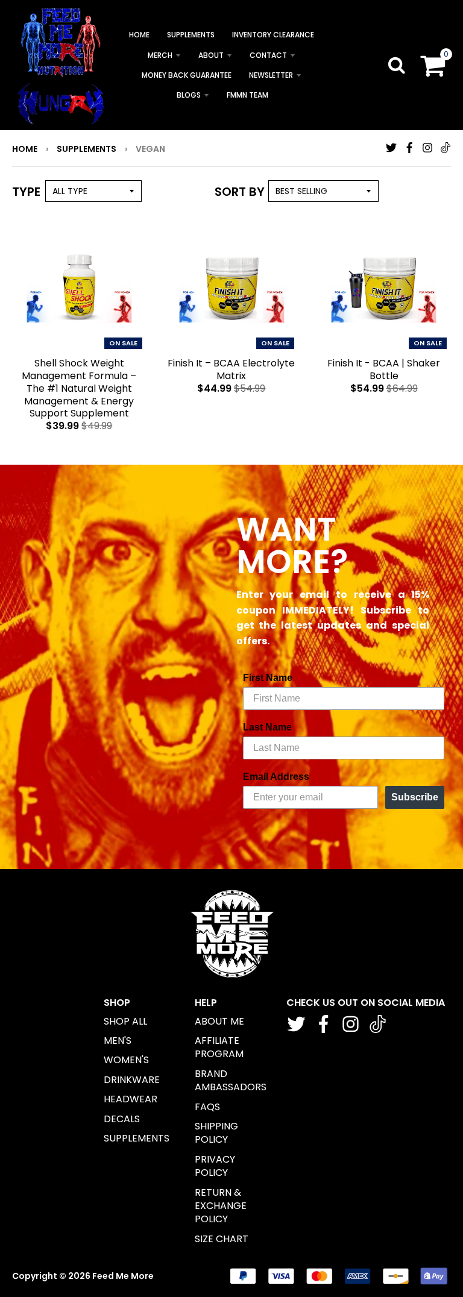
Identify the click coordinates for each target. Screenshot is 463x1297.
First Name (267, 678)
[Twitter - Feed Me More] (391, 147)
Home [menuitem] (139, 35)
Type (26, 191)
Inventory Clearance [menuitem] (273, 35)
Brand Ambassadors (230, 1080)
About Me (219, 1021)
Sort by (240, 191)
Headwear (130, 1099)
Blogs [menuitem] (189, 95)
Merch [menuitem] (160, 55)
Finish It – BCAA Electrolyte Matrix (231, 369)
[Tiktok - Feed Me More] (445, 147)
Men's (117, 1040)
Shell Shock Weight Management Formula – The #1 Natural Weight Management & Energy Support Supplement (79, 388)
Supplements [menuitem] (191, 35)
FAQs (207, 1107)
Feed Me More (123, 1276)
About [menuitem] (211, 55)
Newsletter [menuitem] (271, 75)
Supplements (86, 149)
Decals (122, 1119)
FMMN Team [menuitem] (247, 95)
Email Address (276, 776)
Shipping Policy (216, 1132)
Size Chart (221, 1239)
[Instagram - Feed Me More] (427, 147)
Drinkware (132, 1080)
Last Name (267, 727)
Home (24, 149)
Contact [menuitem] (268, 55)
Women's (126, 1060)
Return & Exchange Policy (221, 1206)
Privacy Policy (215, 1165)
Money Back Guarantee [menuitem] (187, 75)
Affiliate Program (219, 1047)
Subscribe (414, 797)
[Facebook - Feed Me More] (409, 147)
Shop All (125, 1021)
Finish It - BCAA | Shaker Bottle (383, 369)
